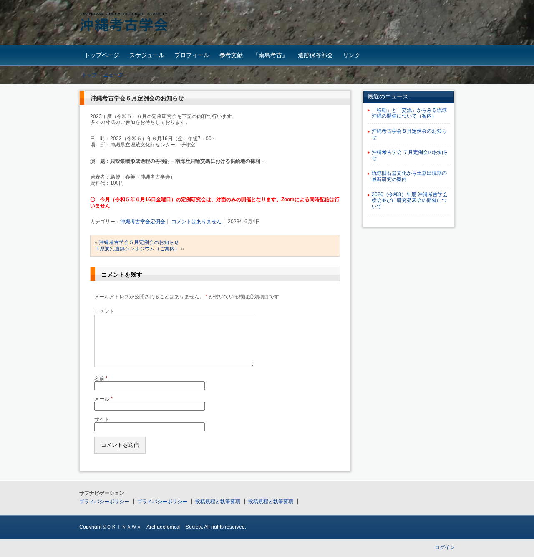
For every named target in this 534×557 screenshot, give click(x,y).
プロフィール (191, 55)
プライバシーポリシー (104, 501)
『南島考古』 (270, 55)
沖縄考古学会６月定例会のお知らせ (137, 98)
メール (103, 399)
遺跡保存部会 (315, 55)
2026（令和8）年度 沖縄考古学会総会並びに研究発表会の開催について (410, 201)
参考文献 (231, 55)
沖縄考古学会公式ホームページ (137, 23)
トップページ (101, 55)
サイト (101, 419)
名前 (101, 378)
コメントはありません (196, 221)
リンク (351, 55)
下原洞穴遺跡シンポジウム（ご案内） (137, 249)
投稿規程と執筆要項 (217, 501)
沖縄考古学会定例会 (142, 221)
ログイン (445, 547)
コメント (104, 311)
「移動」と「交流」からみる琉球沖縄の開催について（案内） (409, 113)
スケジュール (146, 55)
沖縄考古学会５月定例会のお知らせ (139, 242)
